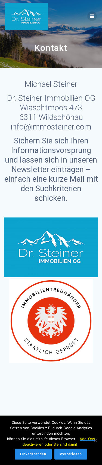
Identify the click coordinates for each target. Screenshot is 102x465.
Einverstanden (33, 454)
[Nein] (95, 440)
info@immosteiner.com (51, 126)
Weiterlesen (71, 454)
